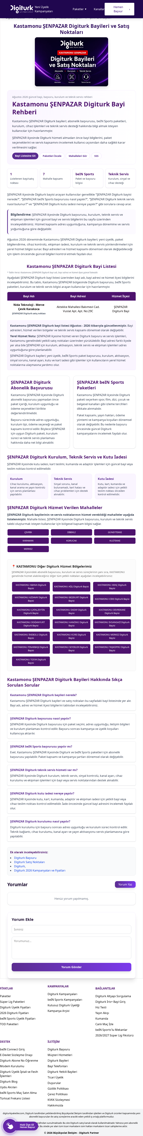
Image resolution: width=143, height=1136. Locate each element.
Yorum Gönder (71, 967)
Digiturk (19, 866)
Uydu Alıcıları (8, 1087)
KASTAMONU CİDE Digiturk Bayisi (112, 598)
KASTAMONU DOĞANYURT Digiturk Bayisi (31, 624)
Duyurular (54, 1083)
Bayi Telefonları (58, 1066)
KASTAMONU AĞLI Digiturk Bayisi (71, 586)
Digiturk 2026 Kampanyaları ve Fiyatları (39, 870)
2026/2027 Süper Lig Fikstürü (114, 1035)
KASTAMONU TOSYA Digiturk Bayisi (31, 661)
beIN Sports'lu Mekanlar (111, 1030)
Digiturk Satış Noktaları (29, 862)
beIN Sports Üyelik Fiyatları (17, 1018)
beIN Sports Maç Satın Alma (18, 1093)
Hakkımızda (55, 1105)
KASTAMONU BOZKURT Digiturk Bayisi (71, 599)
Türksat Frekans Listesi (15, 1098)
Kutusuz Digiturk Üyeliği (64, 1005)
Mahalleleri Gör (78, 156)
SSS (96, 156)
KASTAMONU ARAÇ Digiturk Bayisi (112, 586)
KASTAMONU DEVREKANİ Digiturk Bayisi (112, 611)
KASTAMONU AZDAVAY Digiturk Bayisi (31, 599)
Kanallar (99, 9)
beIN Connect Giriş (12, 1049)
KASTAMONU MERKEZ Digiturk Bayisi (112, 636)
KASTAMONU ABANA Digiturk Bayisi (31, 586)
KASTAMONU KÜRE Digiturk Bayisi (71, 636)
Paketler (80, 9)
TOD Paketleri (9, 1024)
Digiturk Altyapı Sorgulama (113, 996)
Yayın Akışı (102, 1013)
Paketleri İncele (52, 156)
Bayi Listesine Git (25, 155)
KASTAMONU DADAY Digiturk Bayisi (71, 611)
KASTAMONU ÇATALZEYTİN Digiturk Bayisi (31, 611)
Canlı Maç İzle (104, 1024)
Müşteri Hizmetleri (60, 1055)
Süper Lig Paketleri (12, 1002)
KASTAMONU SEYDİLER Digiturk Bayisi (71, 648)
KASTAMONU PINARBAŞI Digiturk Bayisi (31, 648)
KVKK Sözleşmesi (59, 1100)
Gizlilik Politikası (58, 1088)
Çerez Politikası (58, 1094)
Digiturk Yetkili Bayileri (62, 1072)
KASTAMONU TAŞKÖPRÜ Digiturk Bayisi (112, 648)
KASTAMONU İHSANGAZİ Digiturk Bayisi (112, 624)
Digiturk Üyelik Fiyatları (15, 1007)
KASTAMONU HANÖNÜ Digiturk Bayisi (71, 624)
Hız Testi (100, 1007)
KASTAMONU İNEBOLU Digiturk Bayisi (30, 636)
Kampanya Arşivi (58, 1011)
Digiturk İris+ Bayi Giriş (110, 1002)
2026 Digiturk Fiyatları (14, 1013)
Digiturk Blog (8, 1081)
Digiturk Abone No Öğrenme (19, 1060)
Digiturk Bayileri (58, 1060)
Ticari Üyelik (55, 1077)
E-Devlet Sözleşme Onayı (16, 1055)
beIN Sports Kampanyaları (65, 1000)
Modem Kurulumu (12, 1066)
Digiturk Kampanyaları (62, 994)
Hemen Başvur (122, 9)
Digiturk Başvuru (25, 858)
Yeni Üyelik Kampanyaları (44, 9)
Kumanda (101, 1018)
